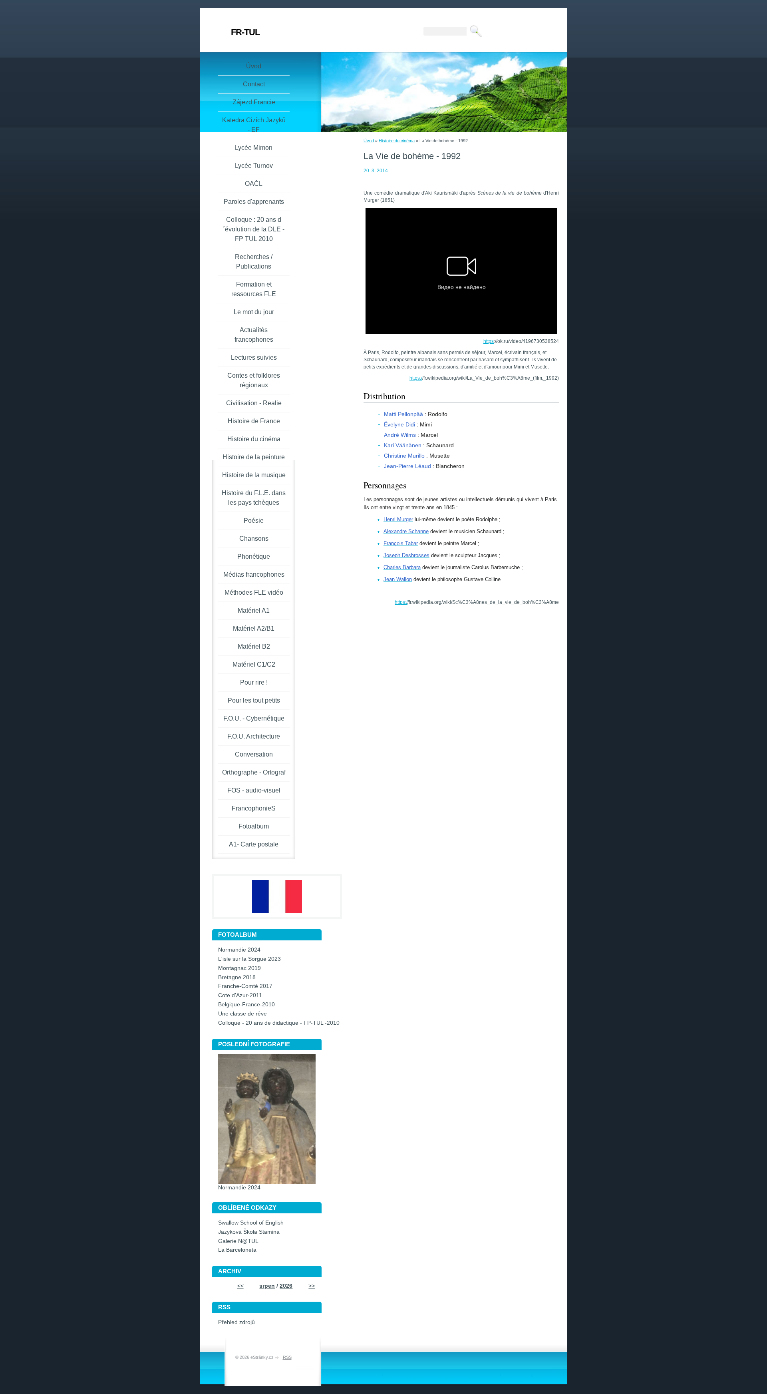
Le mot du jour (254, 312)
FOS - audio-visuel (253, 790)
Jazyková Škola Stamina (249, 1232)
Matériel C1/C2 (253, 664)
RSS (287, 1357)
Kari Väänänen (402, 445)
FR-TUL (245, 32)
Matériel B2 (254, 646)
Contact (254, 84)
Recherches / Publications (253, 261)
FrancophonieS (254, 808)
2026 (286, 1286)
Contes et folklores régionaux (253, 380)
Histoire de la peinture (254, 457)
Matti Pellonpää (403, 414)
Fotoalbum (253, 826)
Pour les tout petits (254, 700)
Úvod (369, 140)
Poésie (254, 520)
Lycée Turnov (254, 165)
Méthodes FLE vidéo (254, 592)
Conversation (254, 754)
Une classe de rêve (242, 1014)
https (488, 341)
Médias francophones (253, 574)
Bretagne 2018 (237, 977)
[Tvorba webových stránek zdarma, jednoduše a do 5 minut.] (277, 1358)
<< (240, 1286)
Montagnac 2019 (239, 968)
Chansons (253, 538)
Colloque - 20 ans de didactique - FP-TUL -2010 (279, 1023)
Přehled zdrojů (236, 1322)
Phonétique (253, 556)
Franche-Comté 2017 (245, 986)
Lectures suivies (254, 357)
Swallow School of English (251, 1223)
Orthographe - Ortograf (254, 772)
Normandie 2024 (239, 950)
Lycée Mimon (253, 147)
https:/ (415, 378)
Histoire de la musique (254, 475)
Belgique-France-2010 (246, 1005)
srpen (267, 1286)
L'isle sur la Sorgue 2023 (249, 959)
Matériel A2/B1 (253, 628)
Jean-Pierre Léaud (407, 466)
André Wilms (400, 435)
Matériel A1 (254, 610)
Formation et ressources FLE (253, 289)
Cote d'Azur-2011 (240, 995)
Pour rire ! (254, 682)
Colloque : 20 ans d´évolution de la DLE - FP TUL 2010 (253, 229)
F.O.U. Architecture (253, 736)
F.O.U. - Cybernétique (253, 718)
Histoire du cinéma (397, 140)
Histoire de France (254, 421)
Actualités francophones (253, 335)
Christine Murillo (404, 455)
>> (311, 1286)
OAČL (253, 183)
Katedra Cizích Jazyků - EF (254, 125)
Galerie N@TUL (238, 1241)
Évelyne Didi (399, 424)
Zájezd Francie (253, 102)
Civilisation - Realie (254, 403)
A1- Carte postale (253, 844)
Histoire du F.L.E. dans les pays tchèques (254, 498)
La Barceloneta (237, 1250)
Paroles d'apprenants (254, 201)
